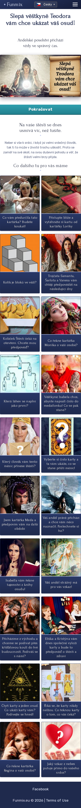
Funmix (14, 4)
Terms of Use (57, 800)
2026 (39, 800)
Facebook (40, 789)
